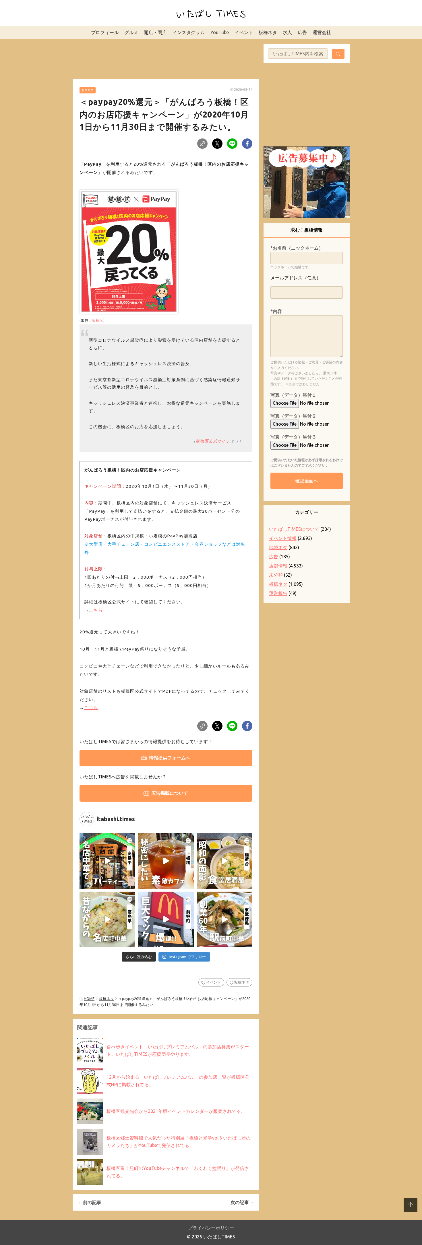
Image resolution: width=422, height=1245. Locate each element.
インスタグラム (189, 32)
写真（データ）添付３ (293, 436)
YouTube (219, 32)
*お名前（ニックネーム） (296, 247)
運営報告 (278, 593)
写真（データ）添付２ (293, 415)
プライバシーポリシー (211, 1227)
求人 (287, 32)
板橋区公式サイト (213, 441)
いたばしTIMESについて (294, 529)
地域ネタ (278, 547)
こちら (96, 610)
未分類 (276, 575)
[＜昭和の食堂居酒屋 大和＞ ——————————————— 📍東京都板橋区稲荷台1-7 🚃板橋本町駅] (224, 861)
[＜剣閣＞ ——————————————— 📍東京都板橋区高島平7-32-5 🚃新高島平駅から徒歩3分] (107, 861)
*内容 (276, 311)
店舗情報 (278, 565)
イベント (244, 32)
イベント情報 (283, 538)
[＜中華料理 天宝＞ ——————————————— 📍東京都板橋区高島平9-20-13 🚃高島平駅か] (107, 919)
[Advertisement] (166, 58)
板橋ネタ (268, 32)
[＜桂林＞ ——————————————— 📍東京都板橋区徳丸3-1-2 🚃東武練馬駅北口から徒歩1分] (224, 919)
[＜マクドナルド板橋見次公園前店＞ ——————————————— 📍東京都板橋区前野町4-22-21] (166, 919)
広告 (302, 32)
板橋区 (97, 320)
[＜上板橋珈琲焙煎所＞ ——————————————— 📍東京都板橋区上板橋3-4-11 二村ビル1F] (166, 861)
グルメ (131, 32)
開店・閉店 (155, 32)
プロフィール (105, 32)
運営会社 (322, 32)
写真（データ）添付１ (293, 395)
